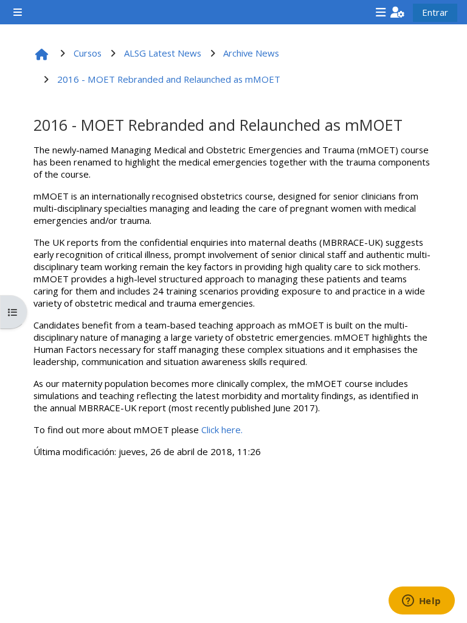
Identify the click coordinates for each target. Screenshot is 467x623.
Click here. (222, 429)
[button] (397, 12)
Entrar (435, 12)
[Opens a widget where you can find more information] (421, 601)
